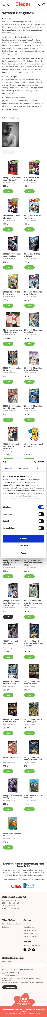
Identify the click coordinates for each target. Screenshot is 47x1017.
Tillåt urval (23, 546)
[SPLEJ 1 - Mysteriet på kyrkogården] (12, 785)
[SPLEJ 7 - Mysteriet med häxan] (12, 630)
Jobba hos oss (29, 927)
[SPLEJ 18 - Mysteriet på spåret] (34, 319)
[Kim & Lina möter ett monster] (34, 785)
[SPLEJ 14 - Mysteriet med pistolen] (34, 395)
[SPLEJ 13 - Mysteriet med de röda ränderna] (12, 433)
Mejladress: (6, 961)
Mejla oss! (40, 879)
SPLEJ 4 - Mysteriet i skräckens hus (12, 720)
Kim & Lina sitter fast (12, 757)
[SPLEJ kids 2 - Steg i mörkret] (34, 243)
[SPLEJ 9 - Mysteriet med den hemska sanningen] (12, 590)
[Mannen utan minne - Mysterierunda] (12, 319)
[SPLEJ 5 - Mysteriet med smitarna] (34, 671)
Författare (27, 924)
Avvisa (23, 553)
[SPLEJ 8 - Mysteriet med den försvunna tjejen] (34, 590)
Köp (8, 191)
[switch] (41, 514)
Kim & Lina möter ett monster (33, 796)
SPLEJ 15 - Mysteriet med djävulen (12, 407)
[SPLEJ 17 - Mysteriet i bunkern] (12, 357)
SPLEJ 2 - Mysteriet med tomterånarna (33, 758)
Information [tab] (23, 468)
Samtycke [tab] (8, 468)
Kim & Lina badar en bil (12, 834)
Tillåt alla (23, 538)
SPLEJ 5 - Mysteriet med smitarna (32, 682)
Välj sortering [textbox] (7, 152)
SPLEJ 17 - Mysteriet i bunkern (12, 369)
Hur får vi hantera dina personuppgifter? (18, 970)
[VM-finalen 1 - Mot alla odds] (16, 200)
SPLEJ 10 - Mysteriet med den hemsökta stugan (33, 562)
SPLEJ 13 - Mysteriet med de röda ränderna (12, 446)
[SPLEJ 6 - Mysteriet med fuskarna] (12, 671)
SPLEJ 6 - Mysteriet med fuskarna (11, 682)
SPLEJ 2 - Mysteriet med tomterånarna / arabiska (33, 643)
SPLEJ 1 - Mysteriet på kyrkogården (12, 796)
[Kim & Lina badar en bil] (12, 823)
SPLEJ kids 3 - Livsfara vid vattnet (34, 216)
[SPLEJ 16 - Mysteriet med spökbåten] (34, 357)
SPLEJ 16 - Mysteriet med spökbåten (33, 369)
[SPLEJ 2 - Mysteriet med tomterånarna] (34, 747)
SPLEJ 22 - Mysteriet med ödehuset (12, 178)
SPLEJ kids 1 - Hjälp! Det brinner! (11, 293)
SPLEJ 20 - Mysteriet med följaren (33, 293)
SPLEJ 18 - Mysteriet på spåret (33, 331)
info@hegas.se (13, 908)
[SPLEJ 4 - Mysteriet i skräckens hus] (12, 709)
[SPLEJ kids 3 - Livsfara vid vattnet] (37, 200)
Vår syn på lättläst (30, 936)
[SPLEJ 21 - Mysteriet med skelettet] (12, 243)
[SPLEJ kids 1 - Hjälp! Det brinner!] (12, 281)
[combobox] (8, 152)
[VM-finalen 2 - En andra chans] (37, 162)
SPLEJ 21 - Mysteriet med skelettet (12, 255)
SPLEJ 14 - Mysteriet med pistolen (33, 407)
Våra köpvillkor (29, 933)
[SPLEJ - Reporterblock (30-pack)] (34, 433)
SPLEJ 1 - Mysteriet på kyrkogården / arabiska (12, 562)
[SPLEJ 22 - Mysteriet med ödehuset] (16, 162)
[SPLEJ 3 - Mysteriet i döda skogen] (34, 709)
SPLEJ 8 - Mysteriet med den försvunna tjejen (33, 603)
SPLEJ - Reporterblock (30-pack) (33, 445)
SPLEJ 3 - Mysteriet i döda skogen (33, 720)
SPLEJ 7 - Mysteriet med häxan (11, 642)
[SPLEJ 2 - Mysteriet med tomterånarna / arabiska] (34, 630)
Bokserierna (6, 927)
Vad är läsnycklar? (30, 930)
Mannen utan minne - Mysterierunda (12, 331)
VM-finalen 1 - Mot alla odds (11, 216)
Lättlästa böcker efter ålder (12, 924)
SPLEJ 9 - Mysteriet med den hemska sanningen (11, 603)
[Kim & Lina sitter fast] (12, 747)
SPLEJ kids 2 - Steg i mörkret (32, 255)
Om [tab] (38, 468)
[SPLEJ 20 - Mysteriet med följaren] (34, 281)
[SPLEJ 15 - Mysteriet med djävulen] (12, 395)
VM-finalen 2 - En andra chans (31, 178)
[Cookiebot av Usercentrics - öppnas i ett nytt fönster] (34, 462)
